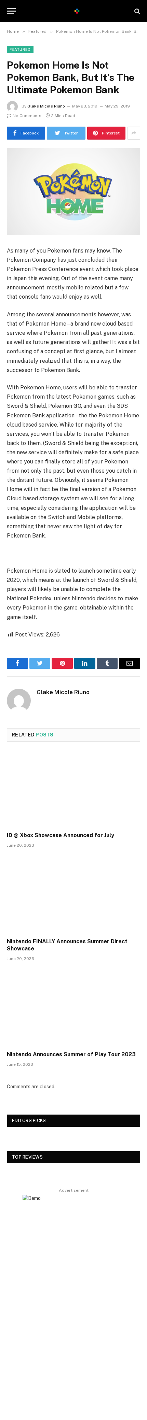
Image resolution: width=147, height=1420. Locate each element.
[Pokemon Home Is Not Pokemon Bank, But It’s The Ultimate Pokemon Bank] (73, 191)
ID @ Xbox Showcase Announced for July (60, 835)
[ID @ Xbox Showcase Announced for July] (73, 788)
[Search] (136, 11)
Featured (20, 49)
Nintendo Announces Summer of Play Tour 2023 (71, 1054)
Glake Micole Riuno (46, 106)
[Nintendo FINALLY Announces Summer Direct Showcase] (73, 894)
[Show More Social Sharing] (133, 133)
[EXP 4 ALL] (77, 11)
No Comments (27, 115)
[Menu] (11, 11)
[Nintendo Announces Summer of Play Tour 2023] (73, 1008)
